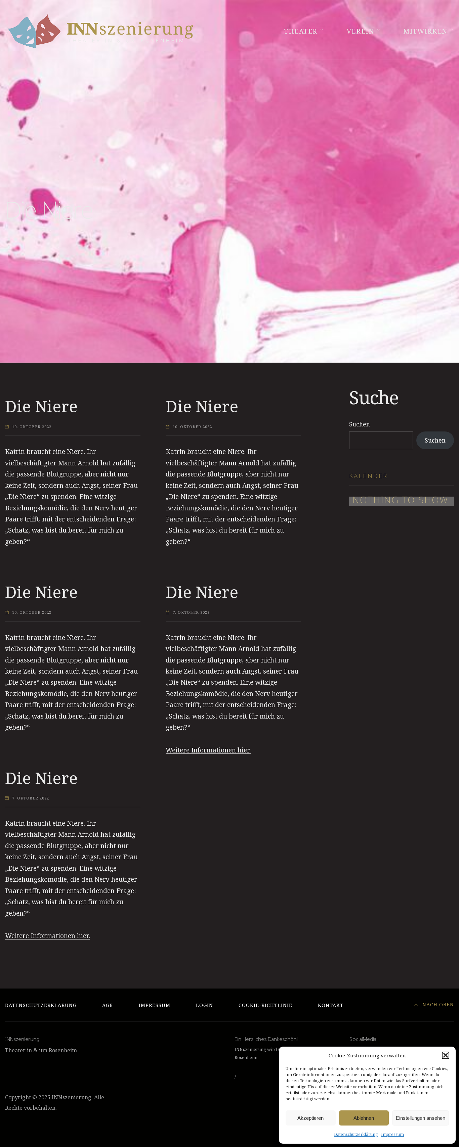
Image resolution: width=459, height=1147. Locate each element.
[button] (445, 1055)
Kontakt (330, 1005)
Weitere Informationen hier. (208, 750)
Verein (360, 31)
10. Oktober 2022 (31, 426)
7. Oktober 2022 (191, 612)
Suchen (359, 424)
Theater (301, 31)
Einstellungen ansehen (420, 1118)
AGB (107, 1005)
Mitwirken (425, 31)
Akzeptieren (310, 1118)
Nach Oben (437, 1004)
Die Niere (41, 406)
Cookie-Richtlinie (265, 1005)
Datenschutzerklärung (356, 1134)
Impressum (392, 1134)
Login (204, 1005)
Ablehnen (363, 1118)
